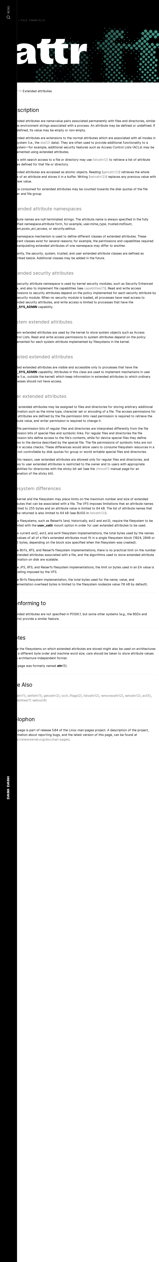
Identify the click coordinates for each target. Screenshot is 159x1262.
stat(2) (45, 143)
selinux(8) (39, 700)
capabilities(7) (94, 288)
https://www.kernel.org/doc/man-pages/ (40, 739)
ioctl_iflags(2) (71, 696)
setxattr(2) (98, 177)
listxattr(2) (100, 160)
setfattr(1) (34, 696)
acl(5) (146, 696)
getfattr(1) (18, 696)
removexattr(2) (112, 696)
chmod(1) (103, 469)
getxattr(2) (111, 172)
